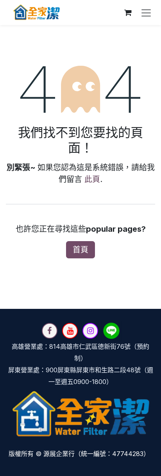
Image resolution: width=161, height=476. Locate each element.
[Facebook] (49, 331)
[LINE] (111, 330)
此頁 (92, 179)
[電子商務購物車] (127, 12)
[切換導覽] (146, 12)
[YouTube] (70, 331)
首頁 (80, 249)
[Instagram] (90, 331)
